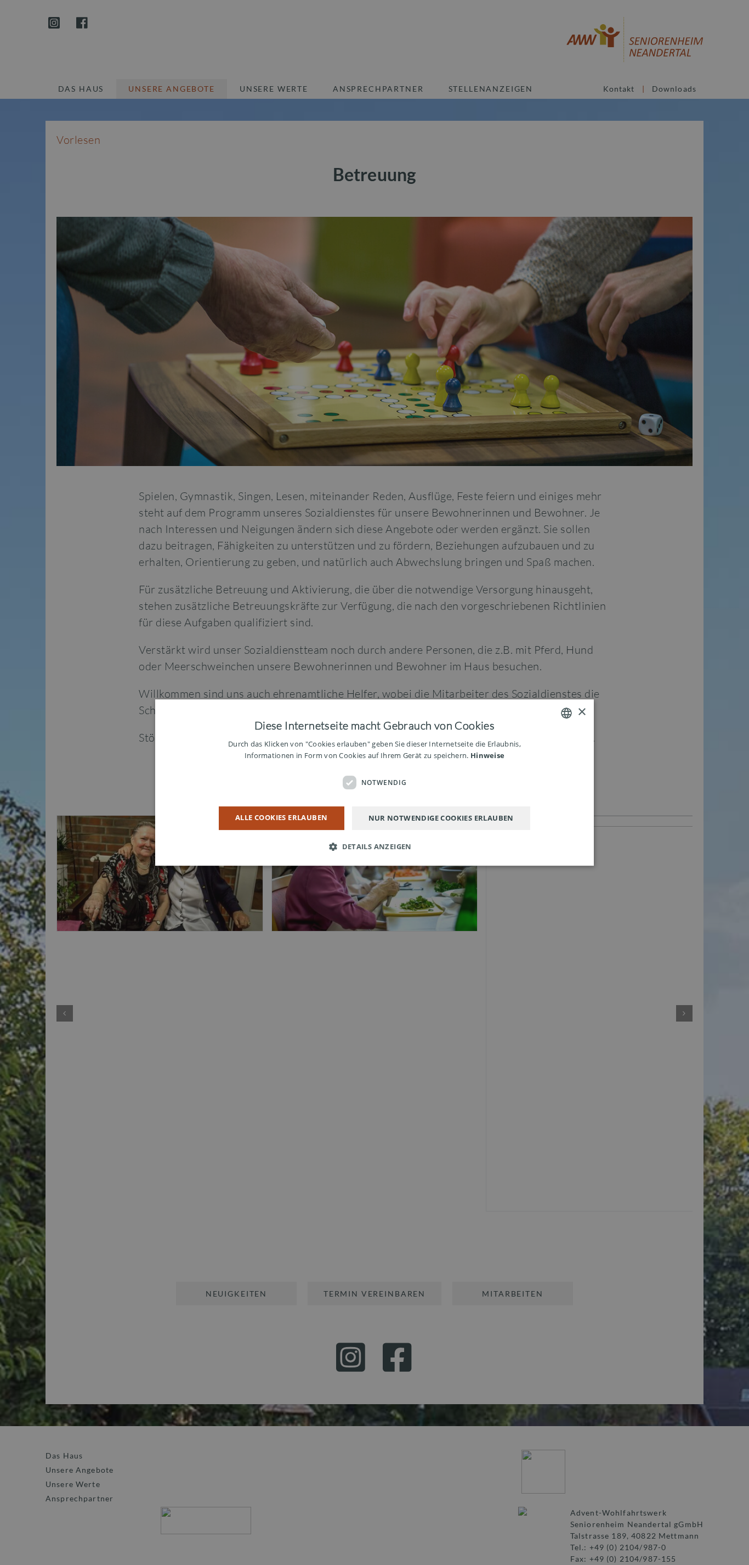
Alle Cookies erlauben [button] (281, 817)
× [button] (581, 712)
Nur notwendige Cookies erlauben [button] (441, 818)
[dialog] (374, 782)
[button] (374, 846)
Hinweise (487, 755)
